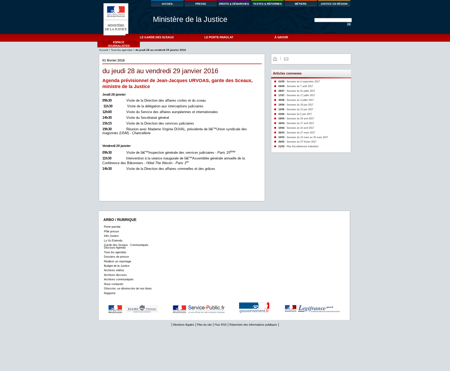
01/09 (299, 81)
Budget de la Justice (116, 265)
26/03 (296, 132)
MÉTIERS (301, 3)
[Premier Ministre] (261, 312)
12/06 (295, 109)
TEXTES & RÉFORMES (267, 3)
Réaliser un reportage (117, 261)
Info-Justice (111, 235)
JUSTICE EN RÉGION (334, 3)
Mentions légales (183, 324)
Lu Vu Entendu (113, 240)
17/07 (296, 95)
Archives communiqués (119, 279)
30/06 (296, 100)
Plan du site (204, 324)
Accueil (104, 49)
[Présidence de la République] (138, 312)
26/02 (297, 141)
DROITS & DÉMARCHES (234, 3)
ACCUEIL (167, 3)
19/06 (295, 104)
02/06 (295, 114)
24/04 (296, 118)
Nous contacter (113, 284)
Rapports (110, 293)
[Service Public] (205, 312)
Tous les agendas (121, 49)
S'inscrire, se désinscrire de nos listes (128, 288)
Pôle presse (111, 231)
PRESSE (200, 3)
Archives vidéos (114, 270)
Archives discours (115, 274)
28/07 (296, 91)
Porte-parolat (112, 226)
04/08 (295, 86)
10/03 (303, 137)
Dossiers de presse (116, 256)
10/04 (296, 128)
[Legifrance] (319, 312)
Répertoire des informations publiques (253, 324)
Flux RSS (221, 324)
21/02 (298, 146)
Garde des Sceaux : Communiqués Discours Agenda (126, 246)
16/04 (296, 123)
